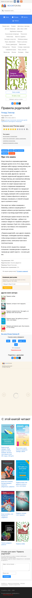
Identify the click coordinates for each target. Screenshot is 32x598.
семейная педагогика (9, 141)
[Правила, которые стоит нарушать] (22, 510)
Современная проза (11, 49)
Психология (24, 34)
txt (14, 341)
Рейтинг (17, 20)
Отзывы (16, 17)
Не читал (11, 153)
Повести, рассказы (22, 41)
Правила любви (10, 296)
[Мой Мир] (17, 103)
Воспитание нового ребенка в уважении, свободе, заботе (22, 449)
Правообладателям (8, 594)
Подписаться (7, 287)
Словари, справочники (24, 47)
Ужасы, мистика (22, 49)
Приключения (22, 44)
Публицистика (6, 47)
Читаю (11, 150)
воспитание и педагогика (10, 136)
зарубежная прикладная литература (11, 121)
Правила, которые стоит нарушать (16, 303)
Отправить (7, 576)
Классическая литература (12, 34)
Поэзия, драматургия (11, 44)
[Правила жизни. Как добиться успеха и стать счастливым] (22, 480)
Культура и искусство (10, 39)
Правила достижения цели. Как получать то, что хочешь (17, 326)
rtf (16, 344)
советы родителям (20, 138)
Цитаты (26, 17)
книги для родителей (9, 138)
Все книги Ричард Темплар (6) (10, 334)
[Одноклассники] (15, 103)
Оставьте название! (22, 271)
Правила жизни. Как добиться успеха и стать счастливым (17, 319)
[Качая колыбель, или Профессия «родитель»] (7, 511)
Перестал (4, 153)
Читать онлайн (16, 92)
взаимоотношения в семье (10, 143)
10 (24, 129)
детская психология (10, 120)
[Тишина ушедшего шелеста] (7, 540)
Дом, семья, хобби (22, 28)
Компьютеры (10, 36)
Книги (7, 17)
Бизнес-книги (6, 26)
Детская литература (10, 28)
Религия (14, 47)
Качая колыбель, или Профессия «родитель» (7, 515)
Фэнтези (14, 52)
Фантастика (7, 52)
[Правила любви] (22, 541)
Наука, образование (10, 41)
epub (22, 341)
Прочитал (4, 150)
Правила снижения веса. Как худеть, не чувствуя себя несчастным (17, 311)
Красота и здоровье (20, 36)
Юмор (26, 52)
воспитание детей (22, 120)
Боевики (13, 26)
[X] (20, 103)
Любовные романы (22, 39)
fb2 (8, 341)
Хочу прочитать (19, 150)
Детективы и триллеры (23, 26)
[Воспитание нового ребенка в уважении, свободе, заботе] (22, 445)
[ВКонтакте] (12, 103)
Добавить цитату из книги (16, 99)
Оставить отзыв (16, 95)
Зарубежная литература (16, 31)
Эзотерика (20, 52)
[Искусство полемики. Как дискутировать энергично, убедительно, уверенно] (7, 479)
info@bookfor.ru (15, 593)
